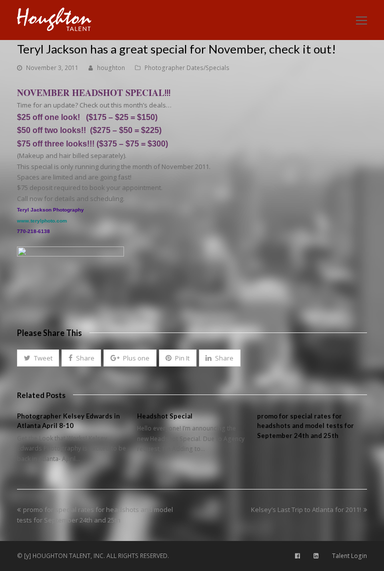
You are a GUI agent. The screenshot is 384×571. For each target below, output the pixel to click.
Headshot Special (164, 416)
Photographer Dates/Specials (187, 68)
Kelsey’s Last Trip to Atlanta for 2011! (306, 509)
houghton (111, 68)
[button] (38, 358)
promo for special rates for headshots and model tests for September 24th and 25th (305, 426)
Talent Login (349, 556)
